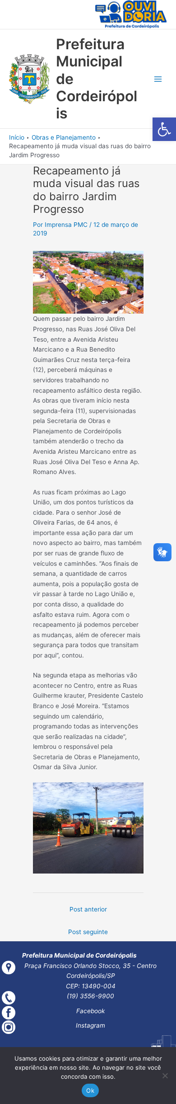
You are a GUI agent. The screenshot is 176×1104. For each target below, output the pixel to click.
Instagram (90, 1025)
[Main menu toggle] (158, 79)
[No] (164, 1075)
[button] (164, 129)
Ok (90, 1090)
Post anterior (88, 909)
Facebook (90, 1011)
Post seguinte (88, 931)
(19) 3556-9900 (90, 996)
